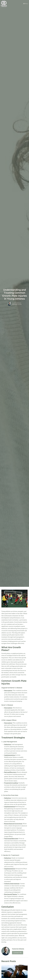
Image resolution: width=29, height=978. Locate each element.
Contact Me (18, 952)
